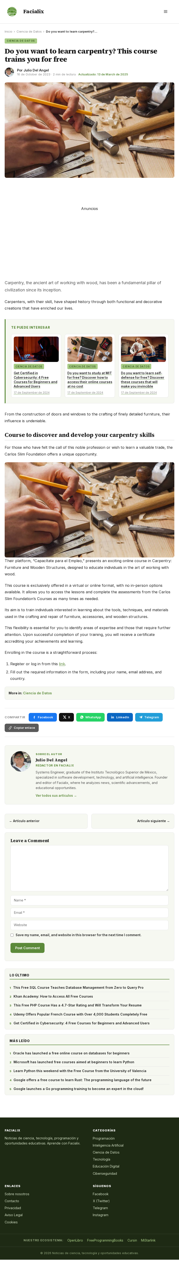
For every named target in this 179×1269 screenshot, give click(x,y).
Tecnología (101, 1159)
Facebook (101, 1194)
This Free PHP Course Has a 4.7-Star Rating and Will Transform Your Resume (78, 1005)
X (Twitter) (101, 1201)
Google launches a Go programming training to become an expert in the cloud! (79, 1089)
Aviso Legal (14, 1215)
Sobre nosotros (17, 1194)
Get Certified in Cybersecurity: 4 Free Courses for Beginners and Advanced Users (82, 1023)
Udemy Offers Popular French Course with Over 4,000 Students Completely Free (80, 1014)
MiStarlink (148, 1240)
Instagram (100, 1215)
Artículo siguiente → (153, 821)
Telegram (100, 1208)
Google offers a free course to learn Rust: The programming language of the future (82, 1080)
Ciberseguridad (105, 1173)
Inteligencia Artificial (108, 1145)
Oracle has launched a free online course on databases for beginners (71, 1053)
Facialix (33, 11)
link (62, 664)
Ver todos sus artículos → (56, 795)
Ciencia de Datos (29, 31)
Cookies (11, 1222)
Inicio (8, 31)
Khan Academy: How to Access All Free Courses (53, 996)
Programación (104, 1138)
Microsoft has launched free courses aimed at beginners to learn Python (74, 1062)
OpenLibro (75, 1240)
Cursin (132, 1240)
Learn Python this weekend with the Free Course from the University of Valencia (80, 1071)
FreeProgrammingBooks (105, 1240)
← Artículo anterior (24, 821)
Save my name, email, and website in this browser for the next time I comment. (78, 935)
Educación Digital (106, 1166)
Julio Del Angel (36, 70)
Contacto (12, 1201)
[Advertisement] (89, 190)
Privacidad (13, 1208)
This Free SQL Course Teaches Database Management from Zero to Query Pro (78, 987)
